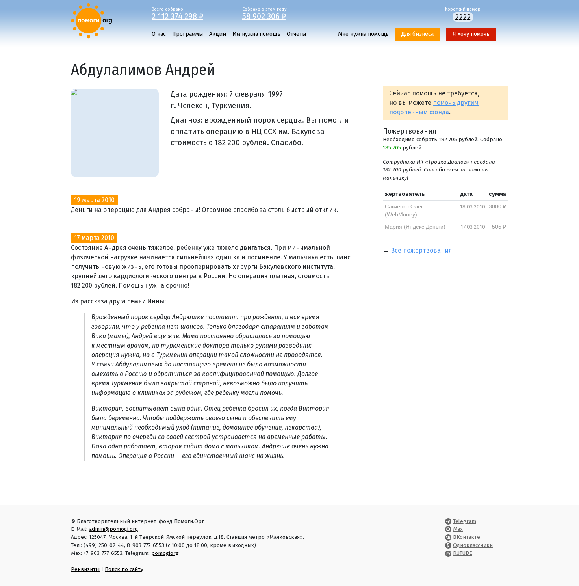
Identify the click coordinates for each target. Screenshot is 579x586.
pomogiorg (165, 553)
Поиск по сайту (124, 569)
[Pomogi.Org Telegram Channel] (448, 521)
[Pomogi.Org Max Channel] (448, 529)
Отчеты (296, 34)
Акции (217, 34)
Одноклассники (473, 545)
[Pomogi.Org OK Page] (448, 545)
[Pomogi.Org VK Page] (448, 537)
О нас (159, 34)
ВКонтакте (466, 537)
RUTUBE (462, 553)
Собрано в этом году (264, 13)
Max (458, 529)
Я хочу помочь (471, 34)
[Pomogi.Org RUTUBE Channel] (448, 553)
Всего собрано (177, 13)
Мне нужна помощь (363, 34)
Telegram (464, 521)
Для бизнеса (417, 34)
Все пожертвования (421, 250)
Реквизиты (85, 569)
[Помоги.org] (91, 20)
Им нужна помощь (256, 34)
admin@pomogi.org (113, 529)
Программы (187, 34)
